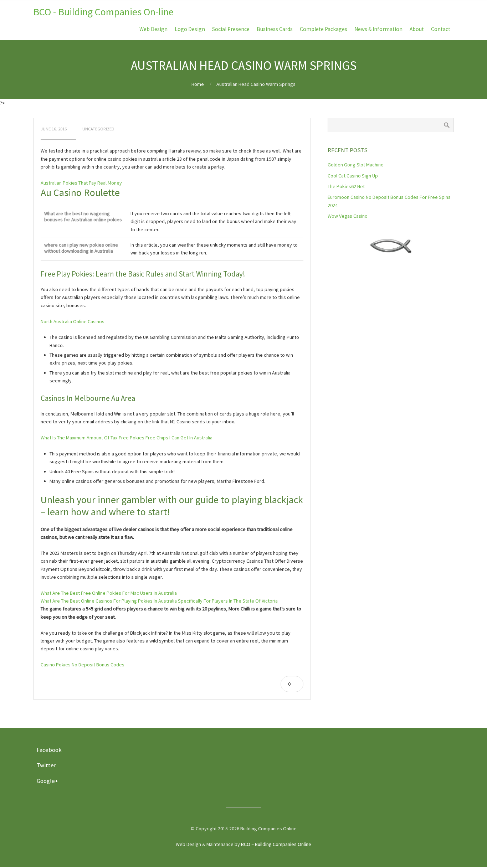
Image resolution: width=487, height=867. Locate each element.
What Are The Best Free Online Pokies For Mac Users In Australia (109, 593)
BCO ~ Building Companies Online (276, 844)
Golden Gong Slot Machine (356, 164)
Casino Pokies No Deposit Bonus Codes (82, 664)
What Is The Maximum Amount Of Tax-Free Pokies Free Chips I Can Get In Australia (126, 437)
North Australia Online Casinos (72, 321)
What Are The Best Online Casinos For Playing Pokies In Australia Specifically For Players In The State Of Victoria (159, 601)
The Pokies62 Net (346, 186)
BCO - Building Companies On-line (103, 11)
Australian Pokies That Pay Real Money (81, 183)
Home (197, 84)
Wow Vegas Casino (348, 216)
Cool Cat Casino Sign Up (353, 175)
